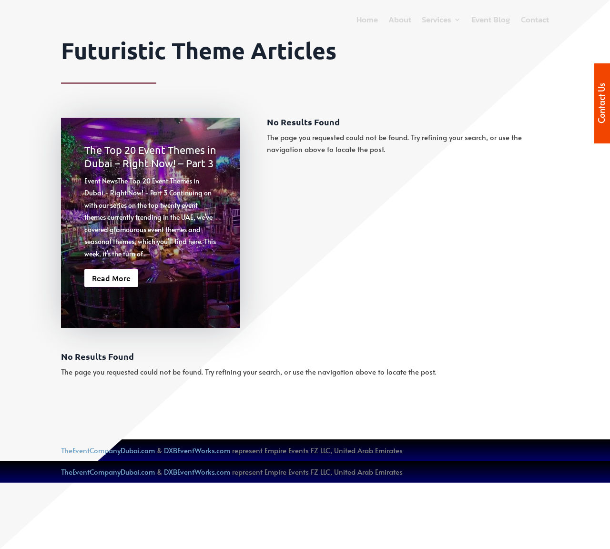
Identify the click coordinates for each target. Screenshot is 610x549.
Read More (111, 278)
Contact (535, 21)
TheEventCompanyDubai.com (108, 450)
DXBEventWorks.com (197, 450)
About (399, 21)
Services (436, 21)
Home (367, 21)
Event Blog (490, 21)
